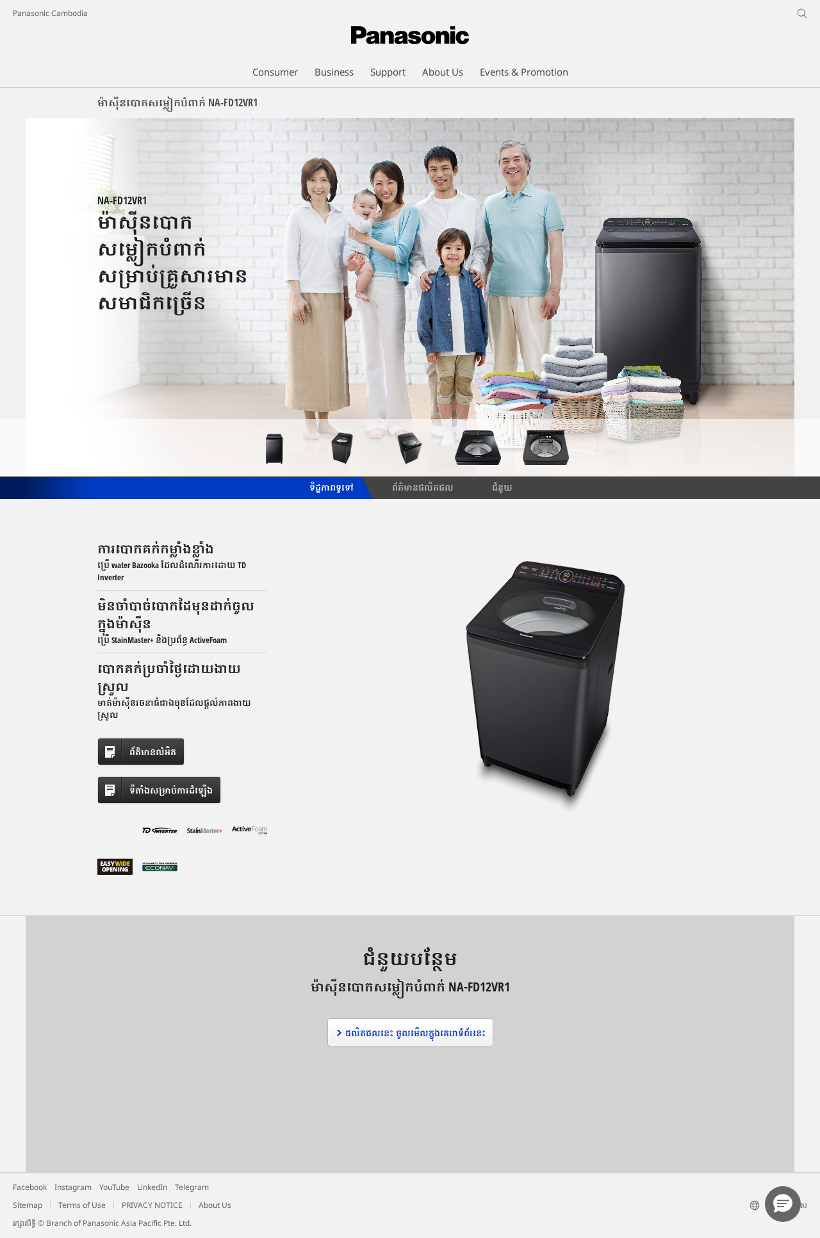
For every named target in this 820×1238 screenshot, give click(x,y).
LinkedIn (152, 1187)
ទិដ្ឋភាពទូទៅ (331, 487)
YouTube (114, 1187)
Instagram (73, 1187)
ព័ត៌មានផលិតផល (423, 487)
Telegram (192, 1187)
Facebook (30, 1187)
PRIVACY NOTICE (152, 1205)
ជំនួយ (502, 487)
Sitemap (27, 1205)
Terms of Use (82, 1205)
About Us (215, 1205)
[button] (783, 1204)
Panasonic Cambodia (50, 13)
